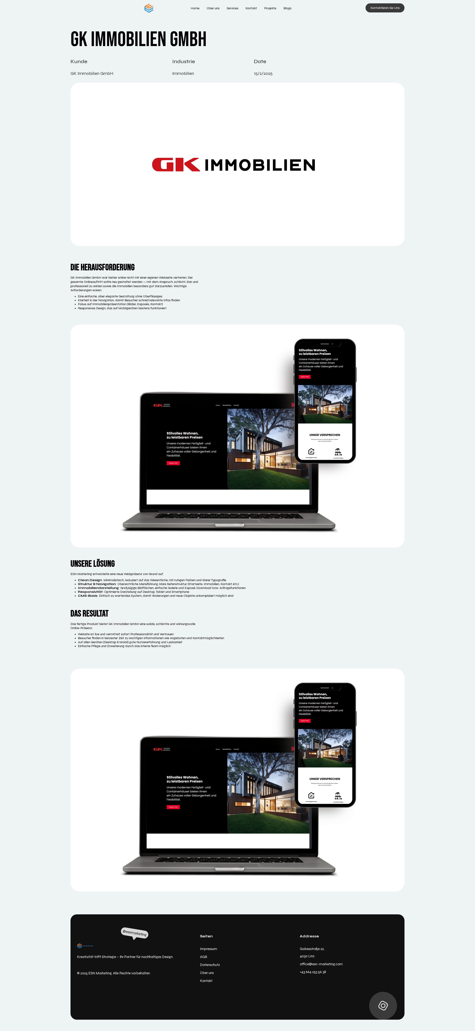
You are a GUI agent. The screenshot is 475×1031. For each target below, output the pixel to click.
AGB (203, 957)
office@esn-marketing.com (321, 964)
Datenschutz (210, 965)
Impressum (208, 949)
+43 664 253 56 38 (313, 972)
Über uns (207, 973)
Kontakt (206, 981)
